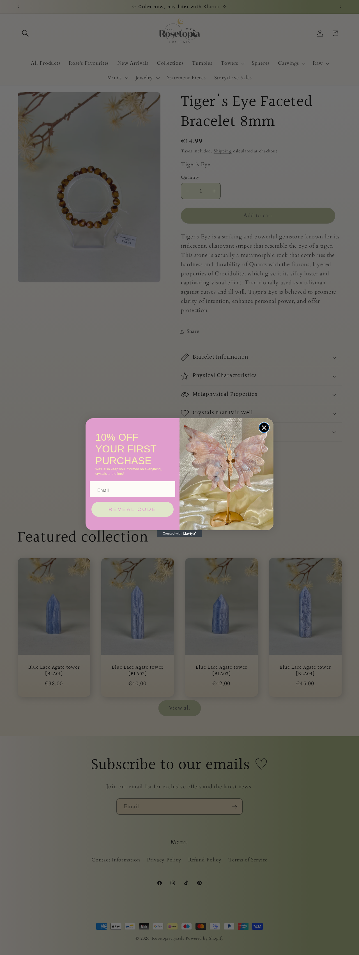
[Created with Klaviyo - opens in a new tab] (179, 533)
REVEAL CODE (133, 509)
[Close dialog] (264, 428)
